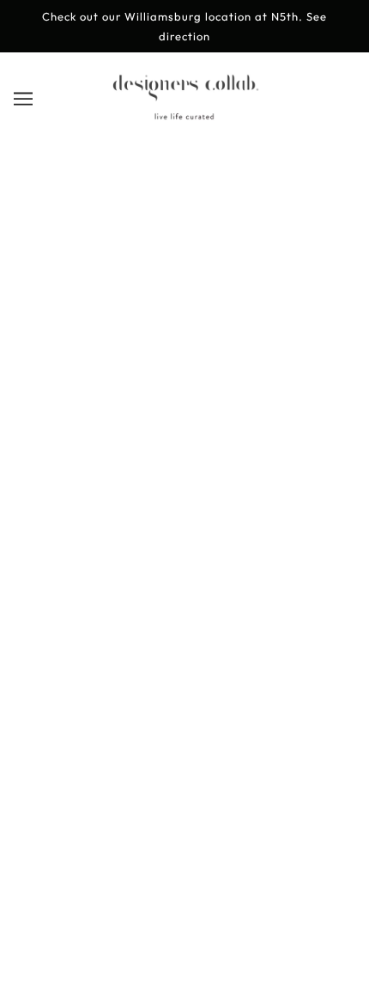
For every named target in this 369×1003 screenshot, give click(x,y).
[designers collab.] (185, 116)
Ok (282, 914)
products (190, 348)
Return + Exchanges (185, 719)
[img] (184, 632)
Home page (176, 329)
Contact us (184, 771)
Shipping (184, 746)
